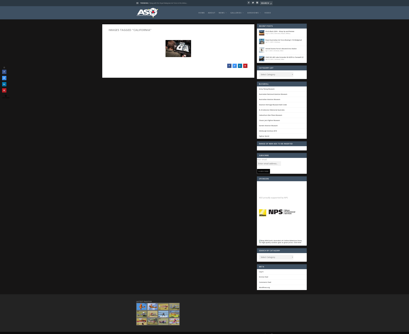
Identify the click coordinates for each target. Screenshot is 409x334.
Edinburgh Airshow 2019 (268, 131)
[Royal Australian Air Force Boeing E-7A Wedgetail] (261, 41)
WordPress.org (264, 287)
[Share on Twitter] (235, 67)
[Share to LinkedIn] (240, 67)
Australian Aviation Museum (269, 99)
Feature (283, 33)
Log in (261, 272)
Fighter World (264, 136)
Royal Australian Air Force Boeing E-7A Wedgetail (283, 40)
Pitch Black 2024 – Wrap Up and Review (279, 31)
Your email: (262, 159)
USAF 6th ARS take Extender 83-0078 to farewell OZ (284, 57)
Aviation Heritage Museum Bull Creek (273, 105)
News (222, 13)
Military (288, 33)
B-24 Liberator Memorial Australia (271, 110)
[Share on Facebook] (229, 67)
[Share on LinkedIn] (4, 86)
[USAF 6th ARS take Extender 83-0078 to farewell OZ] (261, 58)
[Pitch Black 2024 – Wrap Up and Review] (261, 32)
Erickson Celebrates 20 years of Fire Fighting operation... (168, 3)
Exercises (277, 33)
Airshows (253, 13)
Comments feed (265, 282)
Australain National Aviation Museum (273, 94)
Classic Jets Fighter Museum (269, 120)
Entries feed (263, 277)
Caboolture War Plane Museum (270, 115)
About (212, 13)
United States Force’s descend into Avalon (281, 49)
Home (202, 13)
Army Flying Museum (267, 89)
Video (268, 13)
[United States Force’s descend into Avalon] (261, 50)
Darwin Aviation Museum (268, 126)
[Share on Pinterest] (245, 67)
